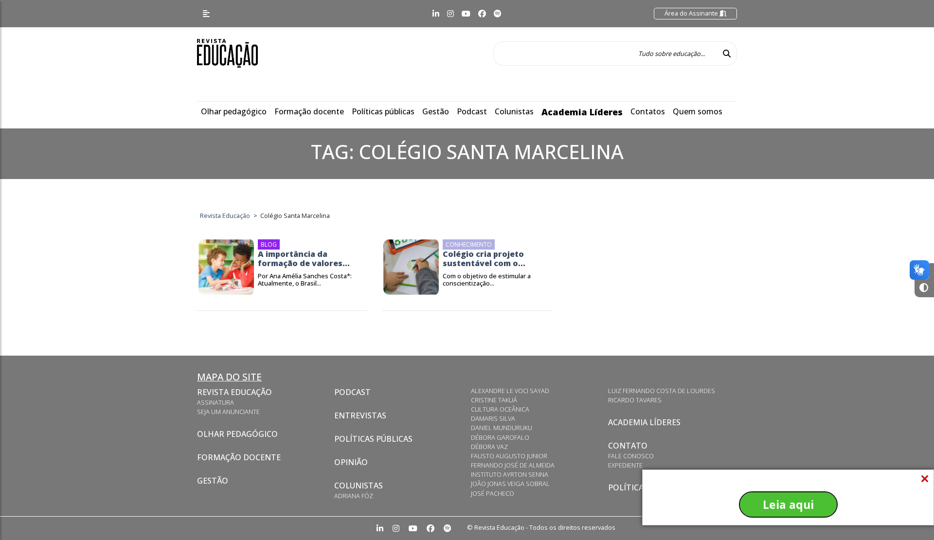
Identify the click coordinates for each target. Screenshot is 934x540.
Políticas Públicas (373, 438)
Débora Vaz (489, 446)
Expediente (625, 465)
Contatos (647, 111)
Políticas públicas (383, 111)
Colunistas (514, 111)
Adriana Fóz (353, 495)
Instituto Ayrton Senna (509, 474)
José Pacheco (492, 493)
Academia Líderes (582, 112)
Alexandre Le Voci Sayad (510, 390)
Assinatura (215, 402)
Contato (627, 445)
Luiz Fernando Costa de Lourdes (661, 390)
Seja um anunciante (228, 411)
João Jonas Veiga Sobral (510, 483)
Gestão (435, 111)
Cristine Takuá (494, 400)
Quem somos (697, 111)
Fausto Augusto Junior (509, 455)
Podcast (472, 111)
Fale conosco (631, 455)
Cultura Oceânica (500, 409)
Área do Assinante (692, 13)
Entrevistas (360, 415)
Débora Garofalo (500, 437)
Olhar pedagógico (234, 111)
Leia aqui (788, 504)
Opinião (351, 462)
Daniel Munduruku (501, 427)
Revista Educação (234, 392)
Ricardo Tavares (635, 400)
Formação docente (309, 111)
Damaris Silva (493, 418)
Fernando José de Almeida (513, 465)
